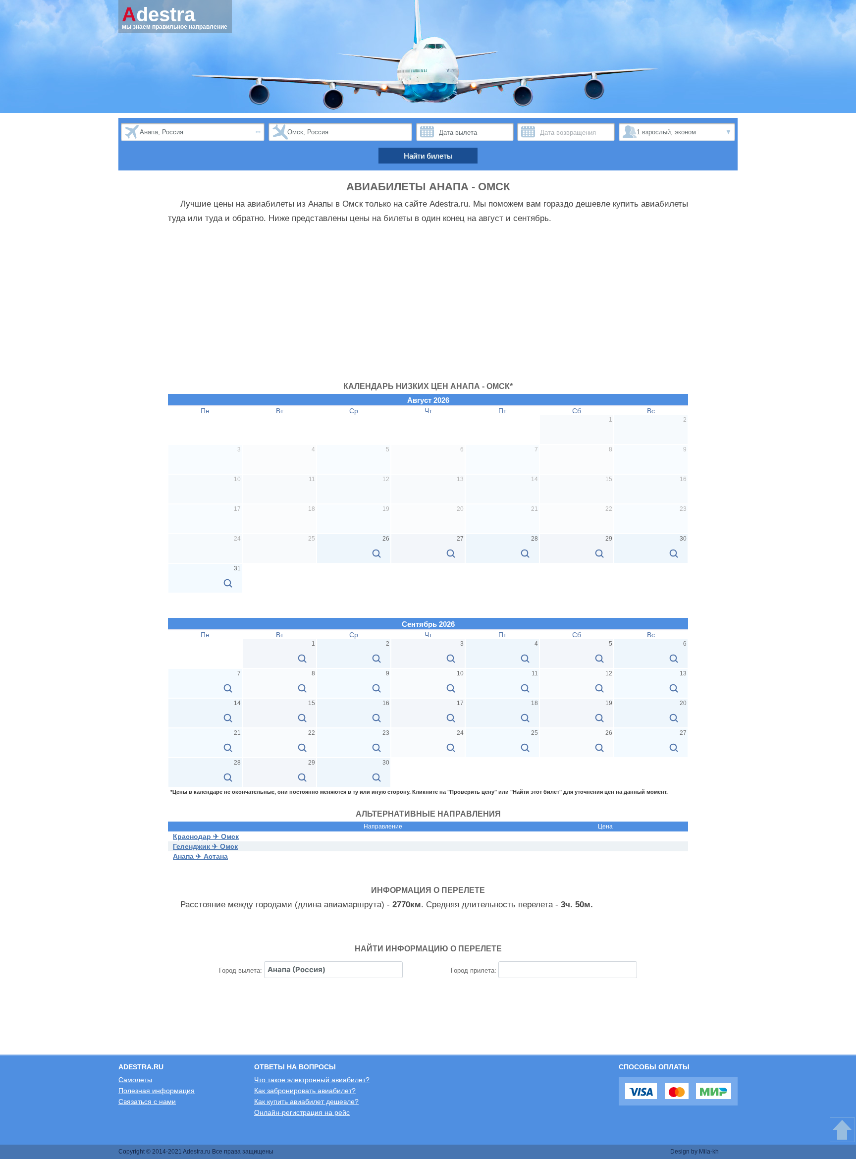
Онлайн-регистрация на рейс (302, 1112)
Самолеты (135, 1080)
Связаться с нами (147, 1101)
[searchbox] (333, 969)
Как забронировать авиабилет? (305, 1091)
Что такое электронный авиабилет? (312, 1080)
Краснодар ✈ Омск (206, 836)
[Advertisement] (428, 307)
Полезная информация (156, 1091)
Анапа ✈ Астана (200, 856)
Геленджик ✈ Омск (205, 846)
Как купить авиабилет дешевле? (306, 1101)
